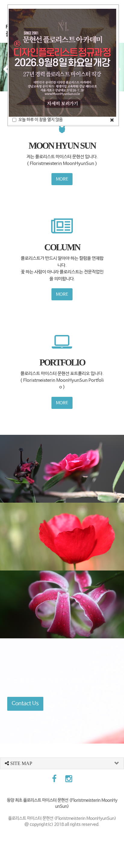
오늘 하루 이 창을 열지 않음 (40, 119)
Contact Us (25, 703)
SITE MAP (20, 763)
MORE (62, 179)
